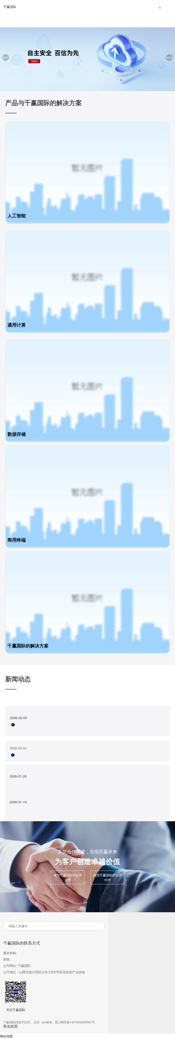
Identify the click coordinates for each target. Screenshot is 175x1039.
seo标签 (46, 1022)
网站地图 (6, 1036)
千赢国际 (9, 6)
